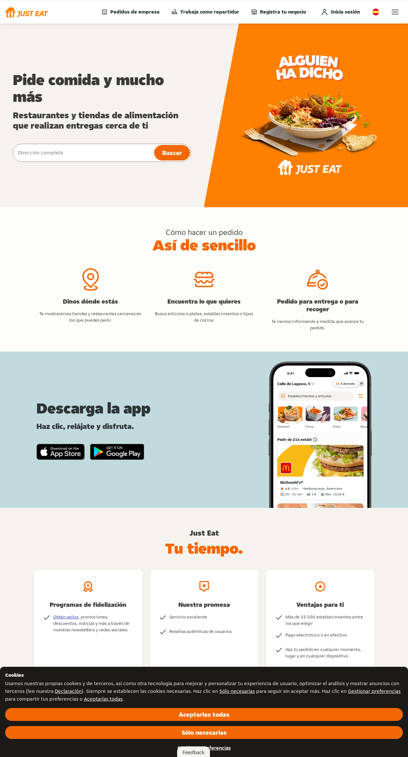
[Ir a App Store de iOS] (60, 452)
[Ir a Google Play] (117, 452)
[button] (26, 12)
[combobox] (83, 153)
